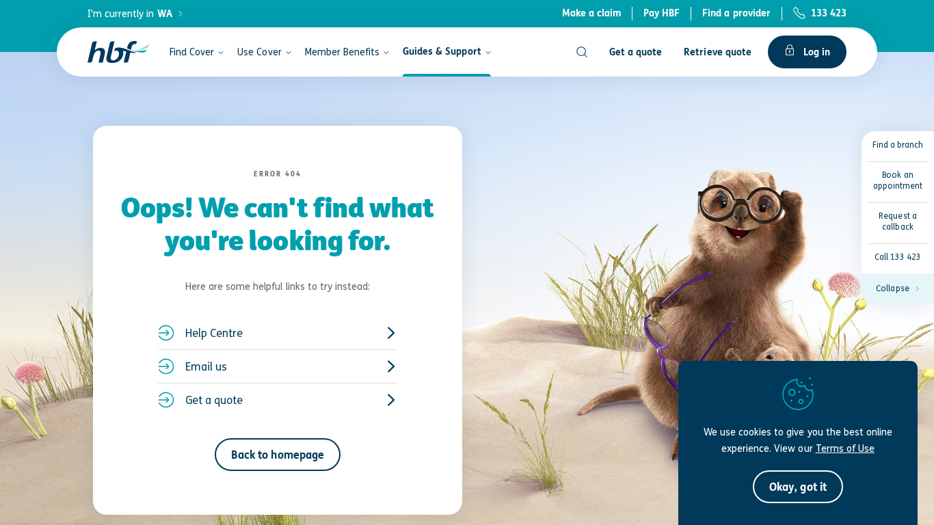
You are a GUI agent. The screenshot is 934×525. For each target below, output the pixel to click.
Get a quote (214, 399)
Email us (206, 366)
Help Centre (214, 332)
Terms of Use (845, 448)
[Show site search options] (581, 52)
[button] (898, 288)
